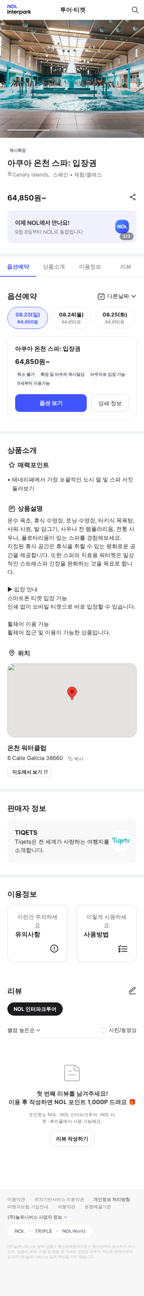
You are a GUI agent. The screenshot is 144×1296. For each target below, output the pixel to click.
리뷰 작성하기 (72, 1138)
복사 (78, 758)
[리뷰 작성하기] (132, 991)
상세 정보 (110, 403)
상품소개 (54, 266)
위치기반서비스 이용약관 (59, 1199)
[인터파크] (16, 10)
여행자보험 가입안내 (27, 1206)
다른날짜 (118, 296)
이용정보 (90, 266)
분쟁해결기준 (98, 1206)
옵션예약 (18, 266)
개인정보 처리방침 (111, 1199)
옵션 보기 (51, 402)
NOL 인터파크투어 (35, 1009)
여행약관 (66, 1206)
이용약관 (16, 1199)
